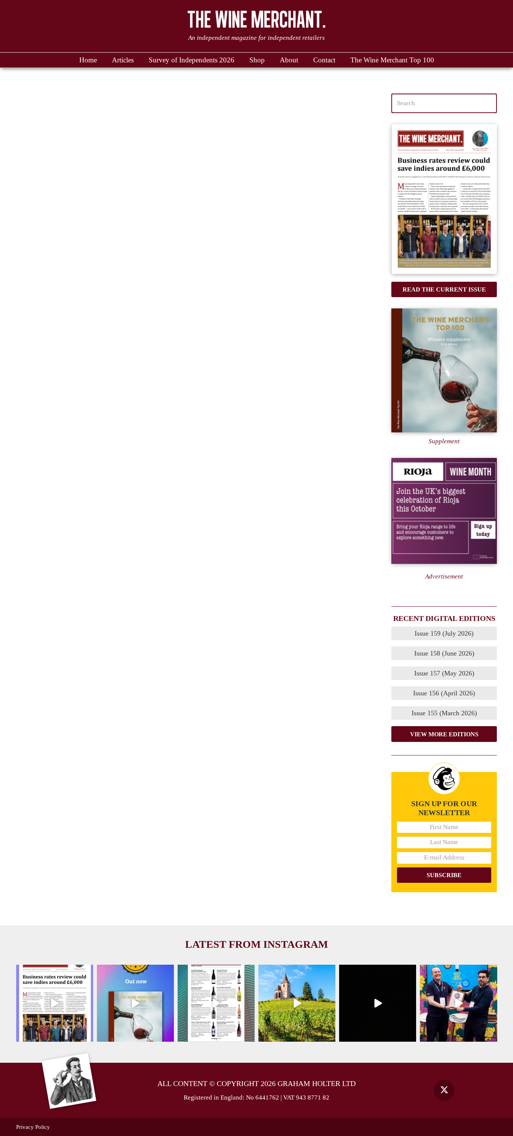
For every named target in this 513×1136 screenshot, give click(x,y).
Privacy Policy (33, 1127)
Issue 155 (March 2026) (444, 713)
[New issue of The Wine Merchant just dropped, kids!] (216, 1003)
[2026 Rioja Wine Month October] (444, 511)
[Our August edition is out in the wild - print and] (54, 1003)
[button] (302, 60)
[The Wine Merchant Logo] (256, 19)
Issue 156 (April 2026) (444, 693)
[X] (444, 1090)
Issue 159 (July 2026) (444, 633)
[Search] (487, 103)
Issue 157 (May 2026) (444, 673)
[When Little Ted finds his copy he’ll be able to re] (377, 1003)
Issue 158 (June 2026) (444, 653)
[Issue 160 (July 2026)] (444, 199)
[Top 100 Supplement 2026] (444, 370)
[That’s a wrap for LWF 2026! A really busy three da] (458, 1003)
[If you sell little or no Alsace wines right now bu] (296, 1003)
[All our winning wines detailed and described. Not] (135, 1003)
